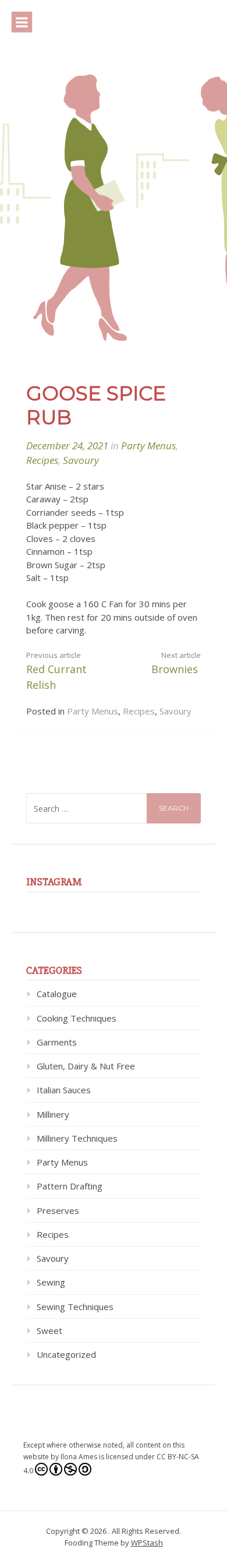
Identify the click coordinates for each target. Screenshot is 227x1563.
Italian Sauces (64, 1090)
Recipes (42, 460)
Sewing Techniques (75, 1306)
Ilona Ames (79, 1457)
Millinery (53, 1114)
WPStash (147, 1542)
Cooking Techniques (76, 1018)
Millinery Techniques (77, 1138)
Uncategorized (66, 1354)
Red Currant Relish (56, 671)
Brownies (176, 663)
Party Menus (148, 445)
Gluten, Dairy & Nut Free (86, 1066)
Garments (57, 1042)
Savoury (81, 460)
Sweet (49, 1330)
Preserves (58, 1210)
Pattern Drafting (69, 1186)
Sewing (51, 1282)
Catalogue (57, 993)
